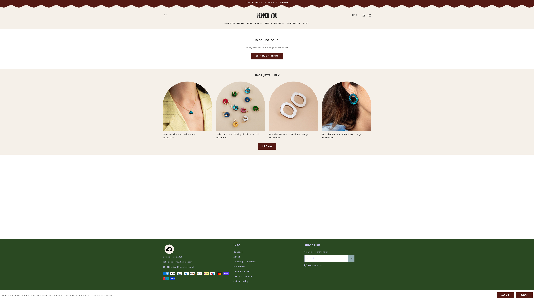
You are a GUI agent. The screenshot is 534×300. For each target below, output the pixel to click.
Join (351, 259)
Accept (505, 295)
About (236, 256)
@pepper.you (313, 265)
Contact (238, 252)
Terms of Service (242, 276)
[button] (166, 15)
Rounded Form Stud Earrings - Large (288, 134)
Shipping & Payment (244, 261)
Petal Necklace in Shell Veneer (179, 134)
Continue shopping (267, 56)
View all (267, 146)
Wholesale (239, 266)
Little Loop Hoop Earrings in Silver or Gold (238, 134)
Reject (524, 295)
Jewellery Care (241, 271)
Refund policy (241, 281)
